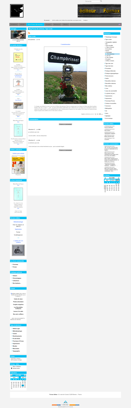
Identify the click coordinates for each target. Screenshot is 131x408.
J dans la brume (110, 47)
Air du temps (108, 118)
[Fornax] (16, 17)
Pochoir (18, 232)
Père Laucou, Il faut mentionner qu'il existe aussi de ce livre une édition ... (111, 154)
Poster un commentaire (66, 124)
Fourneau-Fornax (110, 101)
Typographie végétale (111, 42)
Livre (106, 88)
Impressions (108, 96)
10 (105, 187)
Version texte (16, 368)
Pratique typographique (111, 73)
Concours (108, 106)
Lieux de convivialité (111, 91)
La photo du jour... (110, 93)
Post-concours (109, 76)
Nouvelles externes (110, 83)
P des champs (109, 57)
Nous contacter (16, 366)
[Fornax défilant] (99, 17)
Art (106, 111)
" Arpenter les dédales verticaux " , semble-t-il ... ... (111, 165)
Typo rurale (108, 39)
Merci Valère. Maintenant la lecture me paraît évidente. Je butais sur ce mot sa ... (112, 160)
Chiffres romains (110, 60)
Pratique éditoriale (110, 71)
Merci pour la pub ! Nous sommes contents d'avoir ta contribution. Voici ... (111, 170)
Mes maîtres (108, 86)
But (106, 44)
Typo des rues (109, 63)
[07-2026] (105, 177)
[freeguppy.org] (56, 404)
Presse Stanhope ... (109, 127)
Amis (106, 113)
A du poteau (109, 49)
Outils (107, 78)
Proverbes (108, 68)
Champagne (109, 52)
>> (117, 180)
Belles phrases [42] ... (110, 136)
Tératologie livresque (111, 37)
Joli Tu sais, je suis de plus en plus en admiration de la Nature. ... (111, 149)
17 (105, 188)
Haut (65, 402)
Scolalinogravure (18, 235)
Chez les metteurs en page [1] (18, 225)
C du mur (108, 55)
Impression (108, 98)
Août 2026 (112, 178)
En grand (108, 59)
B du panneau (110, 54)
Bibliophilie (108, 108)
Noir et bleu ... (108, 130)
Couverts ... (107, 139)
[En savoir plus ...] (74, 404)
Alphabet (107, 116)
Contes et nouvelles (110, 103)
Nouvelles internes (110, 81)
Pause (107, 50)
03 (105, 185)
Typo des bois (109, 66)
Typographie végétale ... (110, 133)
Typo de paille (109, 45)
